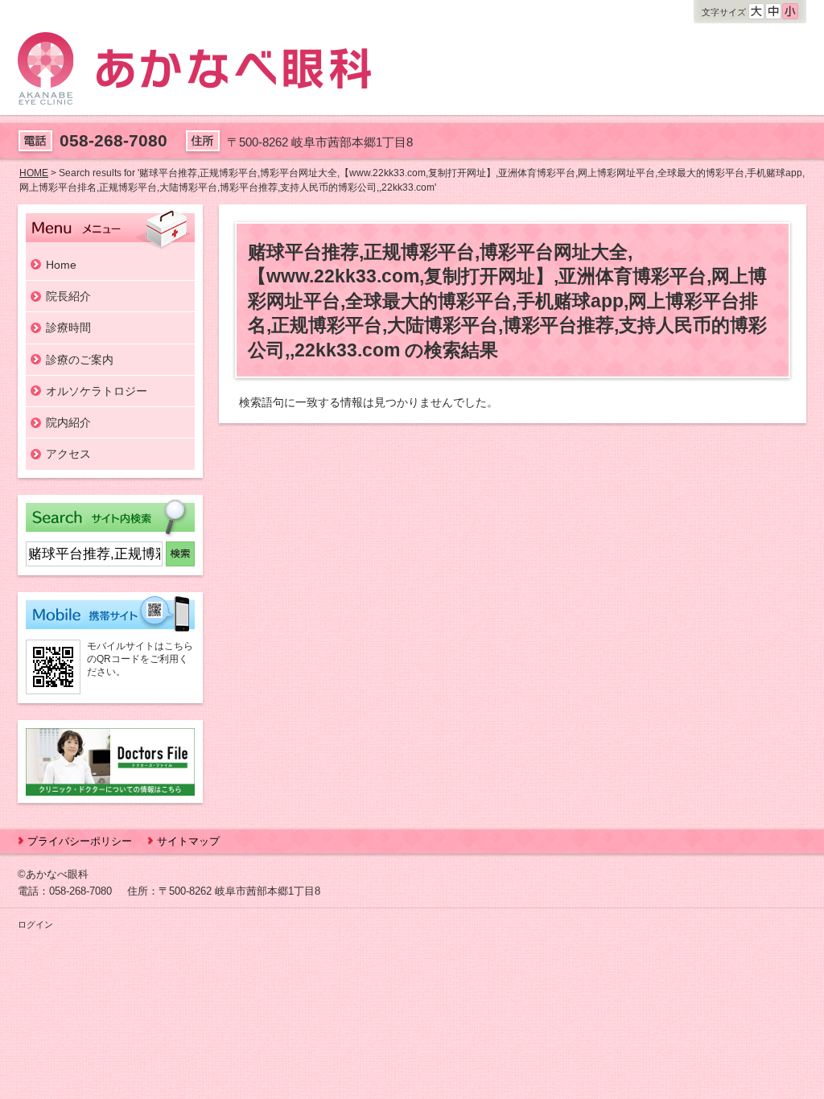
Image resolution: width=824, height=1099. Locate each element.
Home (61, 264)
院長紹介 (68, 296)
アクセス (68, 453)
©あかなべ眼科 (53, 874)
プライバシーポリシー (79, 841)
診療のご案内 (79, 359)
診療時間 (68, 327)
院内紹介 (68, 422)
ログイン (35, 924)
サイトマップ (188, 841)
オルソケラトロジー (96, 391)
